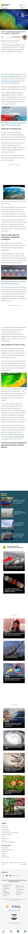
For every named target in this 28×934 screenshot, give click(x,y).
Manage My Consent (6, 834)
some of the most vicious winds (10, 81)
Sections (22, 7)
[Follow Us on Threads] (17, 875)
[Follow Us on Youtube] (10, 875)
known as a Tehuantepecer (16, 437)
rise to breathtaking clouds (11, 76)
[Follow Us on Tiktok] (14, 875)
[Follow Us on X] (21, 875)
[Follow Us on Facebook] (3, 875)
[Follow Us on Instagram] (7, 875)
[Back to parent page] (4, 6)
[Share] (2, 37)
